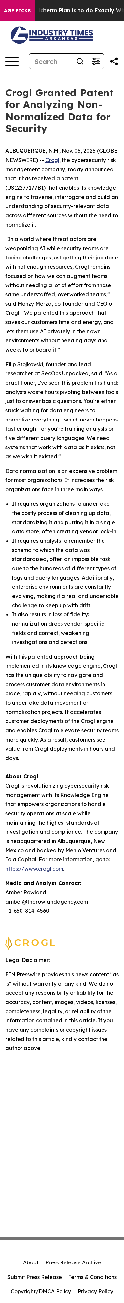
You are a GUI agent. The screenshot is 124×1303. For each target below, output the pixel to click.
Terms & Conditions (92, 1277)
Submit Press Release (34, 1277)
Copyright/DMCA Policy (41, 1291)
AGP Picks (17, 11)
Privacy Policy (95, 1291)
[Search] (80, 61)
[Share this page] (114, 61)
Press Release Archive (73, 1262)
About (31, 1262)
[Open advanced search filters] (96, 61)
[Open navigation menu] (12, 61)
